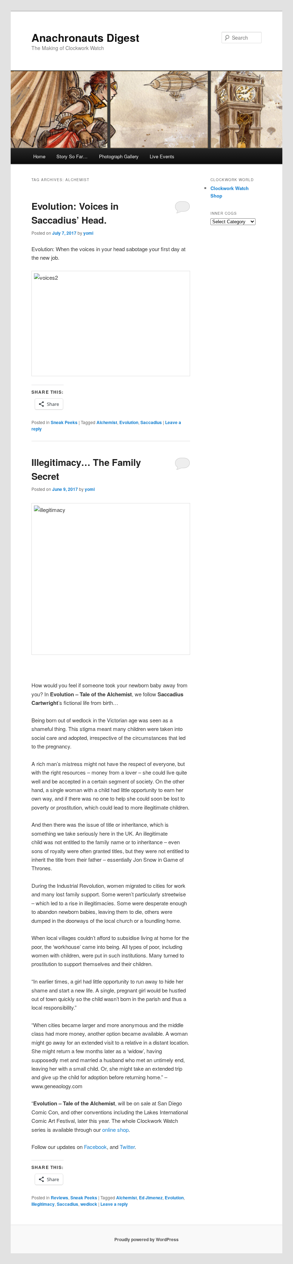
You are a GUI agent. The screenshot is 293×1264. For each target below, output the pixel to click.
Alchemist (106, 422)
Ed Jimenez (151, 1197)
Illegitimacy (43, 1204)
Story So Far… (72, 156)
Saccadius (151, 422)
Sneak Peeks (64, 422)
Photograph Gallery (119, 156)
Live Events (162, 156)
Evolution (128, 422)
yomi (88, 233)
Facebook (95, 1146)
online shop (115, 1129)
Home (39, 156)
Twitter (127, 1146)
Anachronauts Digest (85, 37)
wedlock (88, 1204)
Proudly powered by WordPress (146, 1239)
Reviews (59, 1197)
